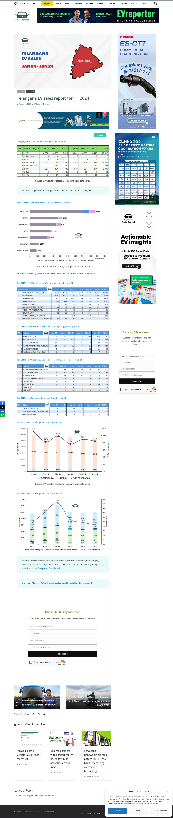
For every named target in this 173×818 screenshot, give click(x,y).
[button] (168, 791)
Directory (123, 4)
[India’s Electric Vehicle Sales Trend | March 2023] (29, 732)
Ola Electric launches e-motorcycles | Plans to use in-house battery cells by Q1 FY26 (88, 701)
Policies (112, 4)
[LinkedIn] (2, 411)
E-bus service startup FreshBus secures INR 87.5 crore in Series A (36, 702)
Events (58, 4)
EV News (21, 92)
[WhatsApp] (2, 415)
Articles (36, 4)
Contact (145, 4)
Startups (89, 4)
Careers (81, 813)
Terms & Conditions (93, 813)
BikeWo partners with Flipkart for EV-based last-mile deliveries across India (61, 759)
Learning (100, 4)
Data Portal (24, 4)
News (67, 4)
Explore (100, 135)
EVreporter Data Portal (48, 568)
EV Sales (37, 104)
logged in (31, 795)
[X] (2, 407)
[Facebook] (2, 403)
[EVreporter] (15, 3)
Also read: (57, 583)
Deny (138, 811)
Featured (30, 92)
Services (134, 4)
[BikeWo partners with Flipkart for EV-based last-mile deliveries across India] (63, 732)
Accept (117, 811)
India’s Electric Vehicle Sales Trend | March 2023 (29, 755)
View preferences (159, 811)
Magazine (47, 4)
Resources (78, 4)
